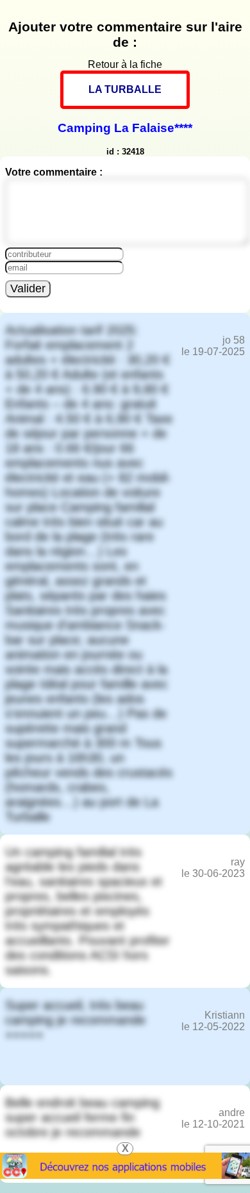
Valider (28, 288)
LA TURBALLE (125, 89)
